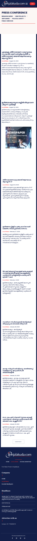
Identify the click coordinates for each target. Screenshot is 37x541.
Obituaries (6, 19)
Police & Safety (18, 19)
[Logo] (13, 3)
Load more (18, 441)
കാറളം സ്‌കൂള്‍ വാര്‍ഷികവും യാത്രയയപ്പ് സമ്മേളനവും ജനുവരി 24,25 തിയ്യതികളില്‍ (18, 370)
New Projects (20, 16)
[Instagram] (16, 538)
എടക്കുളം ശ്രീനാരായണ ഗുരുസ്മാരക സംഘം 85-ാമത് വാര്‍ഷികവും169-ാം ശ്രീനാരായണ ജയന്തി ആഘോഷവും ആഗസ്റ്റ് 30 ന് (17, 55)
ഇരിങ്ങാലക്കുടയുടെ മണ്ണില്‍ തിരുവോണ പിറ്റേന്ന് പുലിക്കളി (18, 103)
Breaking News (7, 16)
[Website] (20, 538)
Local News (5, 61)
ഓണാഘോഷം (6, 503)
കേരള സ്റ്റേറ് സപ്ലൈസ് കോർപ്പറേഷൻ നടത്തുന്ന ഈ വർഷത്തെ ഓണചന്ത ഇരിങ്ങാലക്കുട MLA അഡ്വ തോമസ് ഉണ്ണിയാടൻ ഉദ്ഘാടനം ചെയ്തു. (18, 497)
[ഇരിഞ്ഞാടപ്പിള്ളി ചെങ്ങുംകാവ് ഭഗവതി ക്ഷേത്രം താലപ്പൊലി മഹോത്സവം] (18, 213)
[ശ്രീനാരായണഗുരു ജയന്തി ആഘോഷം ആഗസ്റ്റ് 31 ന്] (18, 166)
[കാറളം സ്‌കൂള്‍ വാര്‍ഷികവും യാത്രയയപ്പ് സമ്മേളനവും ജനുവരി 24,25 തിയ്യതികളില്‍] (18, 355)
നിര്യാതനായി (6, 506)
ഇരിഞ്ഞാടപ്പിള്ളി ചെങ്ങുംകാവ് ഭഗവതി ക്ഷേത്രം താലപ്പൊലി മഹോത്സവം (16, 228)
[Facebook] (12, 538)
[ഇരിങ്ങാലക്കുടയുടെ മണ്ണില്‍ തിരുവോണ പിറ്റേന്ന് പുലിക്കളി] (18, 89)
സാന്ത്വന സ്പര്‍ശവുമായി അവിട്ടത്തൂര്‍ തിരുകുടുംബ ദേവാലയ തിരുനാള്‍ (17, 323)
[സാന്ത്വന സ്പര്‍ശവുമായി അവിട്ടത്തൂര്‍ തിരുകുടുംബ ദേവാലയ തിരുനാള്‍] (18, 308)
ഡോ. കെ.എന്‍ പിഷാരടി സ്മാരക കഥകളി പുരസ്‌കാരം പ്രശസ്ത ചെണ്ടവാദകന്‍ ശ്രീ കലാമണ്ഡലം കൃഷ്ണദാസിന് (17, 419)
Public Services (7, 21)
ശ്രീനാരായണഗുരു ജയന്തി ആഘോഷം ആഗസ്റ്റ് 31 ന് (17, 181)
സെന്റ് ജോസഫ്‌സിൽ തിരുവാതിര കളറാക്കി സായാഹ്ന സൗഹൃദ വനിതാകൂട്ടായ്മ (17, 510)
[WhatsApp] (24, 538)
